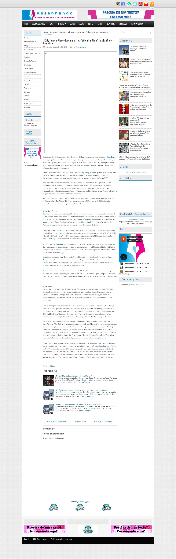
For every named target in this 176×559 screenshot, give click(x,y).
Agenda (27, 38)
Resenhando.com (137, 24)
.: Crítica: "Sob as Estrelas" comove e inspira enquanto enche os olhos (141, 61)
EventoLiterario (30, 73)
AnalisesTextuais (30, 42)
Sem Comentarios (79, 47)
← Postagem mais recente (55, 421)
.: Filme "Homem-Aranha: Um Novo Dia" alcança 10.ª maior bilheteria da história (134, 158)
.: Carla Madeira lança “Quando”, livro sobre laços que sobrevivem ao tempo (134, 86)
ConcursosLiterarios (32, 53)
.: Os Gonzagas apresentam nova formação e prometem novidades (81, 390)
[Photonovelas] (80, 510)
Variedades (123, 24)
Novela (27, 84)
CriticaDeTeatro (30, 61)
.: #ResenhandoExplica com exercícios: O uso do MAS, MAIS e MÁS (140, 74)
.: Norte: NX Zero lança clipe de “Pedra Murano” (73, 376)
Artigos (27, 46)
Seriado (27, 92)
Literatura (62, 24)
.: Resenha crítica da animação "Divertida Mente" (138, 48)
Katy (51, 163)
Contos (27, 57)
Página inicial (80, 421)
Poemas (27, 88)
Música (81, 24)
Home (45, 32)
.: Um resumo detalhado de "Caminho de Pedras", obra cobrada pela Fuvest (141, 107)
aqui (101, 160)
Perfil (90, 24)
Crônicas (27, 65)
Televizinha (110, 24)
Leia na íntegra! (84, 382)
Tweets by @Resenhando (135, 172)
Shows (27, 96)
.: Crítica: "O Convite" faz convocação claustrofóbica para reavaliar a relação (139, 121)
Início (26, 24)
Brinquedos (28, 49)
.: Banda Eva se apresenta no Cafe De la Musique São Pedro (78, 404)
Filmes (51, 24)
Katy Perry (111, 157)
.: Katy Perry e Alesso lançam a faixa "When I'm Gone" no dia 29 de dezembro (77, 41)
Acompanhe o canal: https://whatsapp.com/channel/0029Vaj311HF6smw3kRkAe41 (135, 222)
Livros (72, 24)
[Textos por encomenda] (121, 19)
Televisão (27, 103)
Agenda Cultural (38, 24)
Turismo (27, 107)
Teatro (99, 24)
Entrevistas (28, 69)
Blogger (85, 502)
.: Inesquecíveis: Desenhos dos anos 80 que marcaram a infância (140, 94)
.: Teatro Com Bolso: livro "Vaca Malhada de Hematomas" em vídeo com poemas (140, 147)
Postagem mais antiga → (104, 421)
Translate (33, 126)
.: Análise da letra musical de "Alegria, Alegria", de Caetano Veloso (140, 133)
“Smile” (89, 222)
